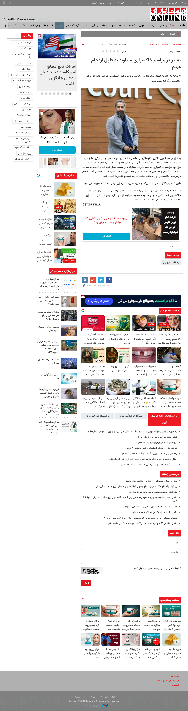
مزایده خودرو (25, 86)
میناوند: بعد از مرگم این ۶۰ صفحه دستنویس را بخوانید (151, 481)
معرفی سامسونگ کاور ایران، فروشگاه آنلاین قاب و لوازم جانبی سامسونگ (49, 427)
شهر (113, 26)
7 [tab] (46, 94)
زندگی (95, 26)
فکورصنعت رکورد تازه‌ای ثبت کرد (48, 361)
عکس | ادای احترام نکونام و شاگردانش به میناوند (154, 512)
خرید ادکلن (26, 69)
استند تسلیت (25, 92)
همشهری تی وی (120, 3)
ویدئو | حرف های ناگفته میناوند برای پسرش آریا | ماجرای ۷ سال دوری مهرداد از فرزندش (136, 486)
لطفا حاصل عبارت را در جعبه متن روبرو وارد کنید (157, 568)
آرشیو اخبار (165, 26)
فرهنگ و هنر (72, 26)
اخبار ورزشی (163, 44)
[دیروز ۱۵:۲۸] (69, 315)
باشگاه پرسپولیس (170, 262)
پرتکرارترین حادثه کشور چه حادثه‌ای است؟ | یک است (152, 34)
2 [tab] (66, 94)
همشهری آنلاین (167, 14)
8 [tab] (42, 94)
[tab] (164, 419)
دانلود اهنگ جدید (23, 147)
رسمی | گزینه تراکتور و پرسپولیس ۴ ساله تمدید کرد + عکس (149, 465)
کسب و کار (10, 26)
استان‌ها (48, 26)
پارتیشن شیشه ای (23, 133)
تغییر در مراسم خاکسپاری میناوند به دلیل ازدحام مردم (136, 64)
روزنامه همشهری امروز (176, 3)
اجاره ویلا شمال (24, 63)
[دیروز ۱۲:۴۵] (69, 363)
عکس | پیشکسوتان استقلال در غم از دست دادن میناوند (151, 507)
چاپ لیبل (26, 110)
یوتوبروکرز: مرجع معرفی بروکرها (23, 140)
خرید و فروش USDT (21, 43)
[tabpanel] (57, 62)
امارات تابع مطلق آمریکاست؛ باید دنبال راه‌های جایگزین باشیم (58, 75)
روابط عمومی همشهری (101, 3)
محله (104, 26)
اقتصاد (132, 26)
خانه (179, 26)
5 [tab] (54, 94)
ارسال (86, 583)
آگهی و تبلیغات (136, 3)
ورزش (59, 26)
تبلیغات (175, 685)
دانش (85, 26)
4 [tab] (58, 94)
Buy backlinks (24, 115)
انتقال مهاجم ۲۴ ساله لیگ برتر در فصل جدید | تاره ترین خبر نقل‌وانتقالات (143, 459)
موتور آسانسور (25, 48)
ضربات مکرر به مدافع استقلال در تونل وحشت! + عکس (151, 448)
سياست (152, 26)
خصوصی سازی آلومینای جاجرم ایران (48, 328)
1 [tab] (70, 94)
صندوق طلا (26, 127)
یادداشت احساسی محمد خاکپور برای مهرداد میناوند (153, 492)
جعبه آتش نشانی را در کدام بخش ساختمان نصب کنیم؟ (49, 300)
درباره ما (175, 676)
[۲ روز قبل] (69, 393)
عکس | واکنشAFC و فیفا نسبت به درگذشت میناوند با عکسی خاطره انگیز (142, 523)
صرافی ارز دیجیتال (22, 121)
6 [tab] (50, 94)
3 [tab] (62, 94)
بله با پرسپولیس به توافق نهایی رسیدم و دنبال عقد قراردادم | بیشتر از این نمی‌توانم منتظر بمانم (132, 431)
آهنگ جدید (26, 98)
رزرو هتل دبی (24, 153)
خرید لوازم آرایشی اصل (20, 75)
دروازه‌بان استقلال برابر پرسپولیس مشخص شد (155, 442)
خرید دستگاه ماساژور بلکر (21, 56)
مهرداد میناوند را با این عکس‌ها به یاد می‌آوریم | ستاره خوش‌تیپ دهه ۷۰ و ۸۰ (140, 518)
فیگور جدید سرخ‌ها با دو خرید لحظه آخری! (157, 437)
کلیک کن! (106, 236)
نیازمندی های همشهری (155, 3)
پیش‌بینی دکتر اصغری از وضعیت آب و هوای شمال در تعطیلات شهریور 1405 (48, 347)
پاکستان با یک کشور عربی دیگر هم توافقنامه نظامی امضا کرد (149, 453)
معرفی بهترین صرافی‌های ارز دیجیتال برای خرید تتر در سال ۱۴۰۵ (49, 284)
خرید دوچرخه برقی (22, 104)
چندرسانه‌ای (35, 26)
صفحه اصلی (176, 44)
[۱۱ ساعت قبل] (57, 46)
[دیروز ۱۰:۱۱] (69, 378)
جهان (142, 26)
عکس (22, 26)
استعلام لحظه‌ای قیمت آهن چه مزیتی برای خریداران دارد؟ (48, 315)
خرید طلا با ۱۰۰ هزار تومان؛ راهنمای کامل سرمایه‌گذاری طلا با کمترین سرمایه (49, 410)
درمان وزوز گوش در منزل (50, 376)
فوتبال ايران (150, 44)
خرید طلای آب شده (22, 80)
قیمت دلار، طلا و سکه (168, 681)
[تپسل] (84, 204)
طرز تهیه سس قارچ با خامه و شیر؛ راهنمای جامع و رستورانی (49, 393)
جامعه (122, 26)
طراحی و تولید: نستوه (93, 705)
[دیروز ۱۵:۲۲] (69, 345)
